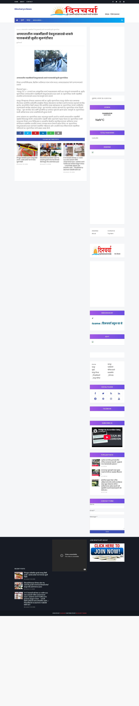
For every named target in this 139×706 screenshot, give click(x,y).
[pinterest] (123, 1)
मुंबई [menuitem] (22, 20)
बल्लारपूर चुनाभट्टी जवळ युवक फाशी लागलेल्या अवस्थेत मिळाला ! (111, 472)
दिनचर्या (20, 42)
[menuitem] (17, 20)
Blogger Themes (81, 613)
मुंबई (93, 370)
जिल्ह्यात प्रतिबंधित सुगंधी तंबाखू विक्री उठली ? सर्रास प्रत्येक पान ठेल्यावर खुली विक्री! (27, 160)
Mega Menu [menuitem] (37, 20)
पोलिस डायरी (111, 370)
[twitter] (116, 1)
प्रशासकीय (110, 373)
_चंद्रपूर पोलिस (96, 378)
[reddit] (95, 399)
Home (16, 2)
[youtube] (119, 399)
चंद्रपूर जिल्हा (95, 373)
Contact (29, 2)
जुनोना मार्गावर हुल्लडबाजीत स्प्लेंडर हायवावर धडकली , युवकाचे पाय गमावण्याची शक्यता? (111, 462)
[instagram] (120, 1)
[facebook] (113, 1)
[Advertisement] (107, 59)
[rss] (111, 393)
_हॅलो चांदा (110, 375)
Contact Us (111, 231)
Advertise (95, 231)
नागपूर (109, 364)
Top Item (110, 234)
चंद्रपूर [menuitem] (28, 20)
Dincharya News (23, 9)
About (22, 2)
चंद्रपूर (107, 118)
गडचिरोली (110, 367)
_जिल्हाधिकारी (96, 375)
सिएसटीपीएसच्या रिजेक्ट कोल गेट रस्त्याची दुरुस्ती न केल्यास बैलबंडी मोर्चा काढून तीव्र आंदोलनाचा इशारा (49, 160)
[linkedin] (119, 393)
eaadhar (62, 613)
